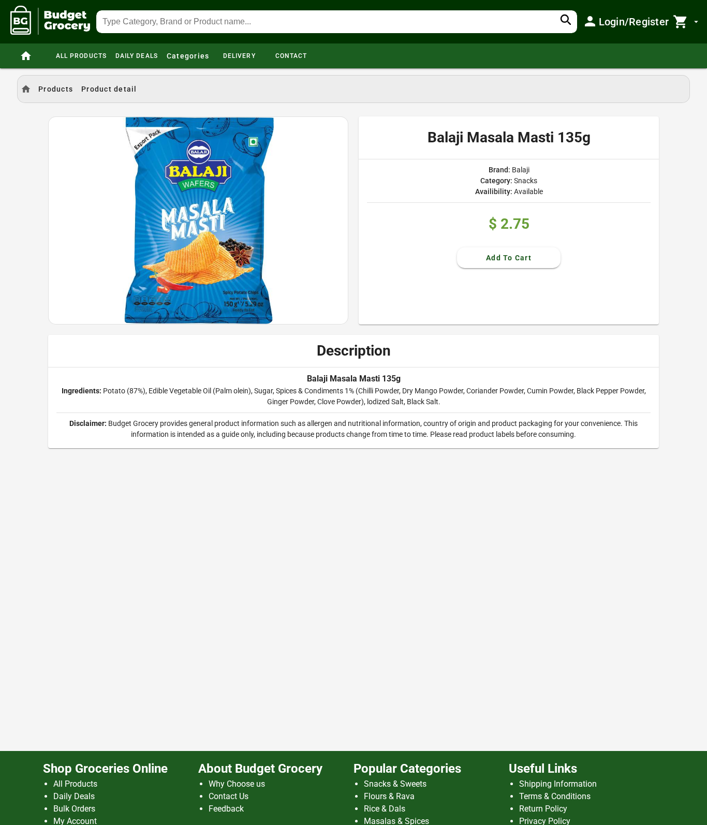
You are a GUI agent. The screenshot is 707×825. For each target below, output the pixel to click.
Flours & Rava (389, 796)
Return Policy (543, 809)
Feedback (226, 809)
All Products (75, 784)
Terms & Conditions (555, 796)
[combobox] (336, 21)
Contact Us (228, 796)
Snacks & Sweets (395, 784)
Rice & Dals (384, 809)
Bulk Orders (74, 809)
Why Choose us (237, 784)
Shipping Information (558, 784)
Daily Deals (74, 796)
